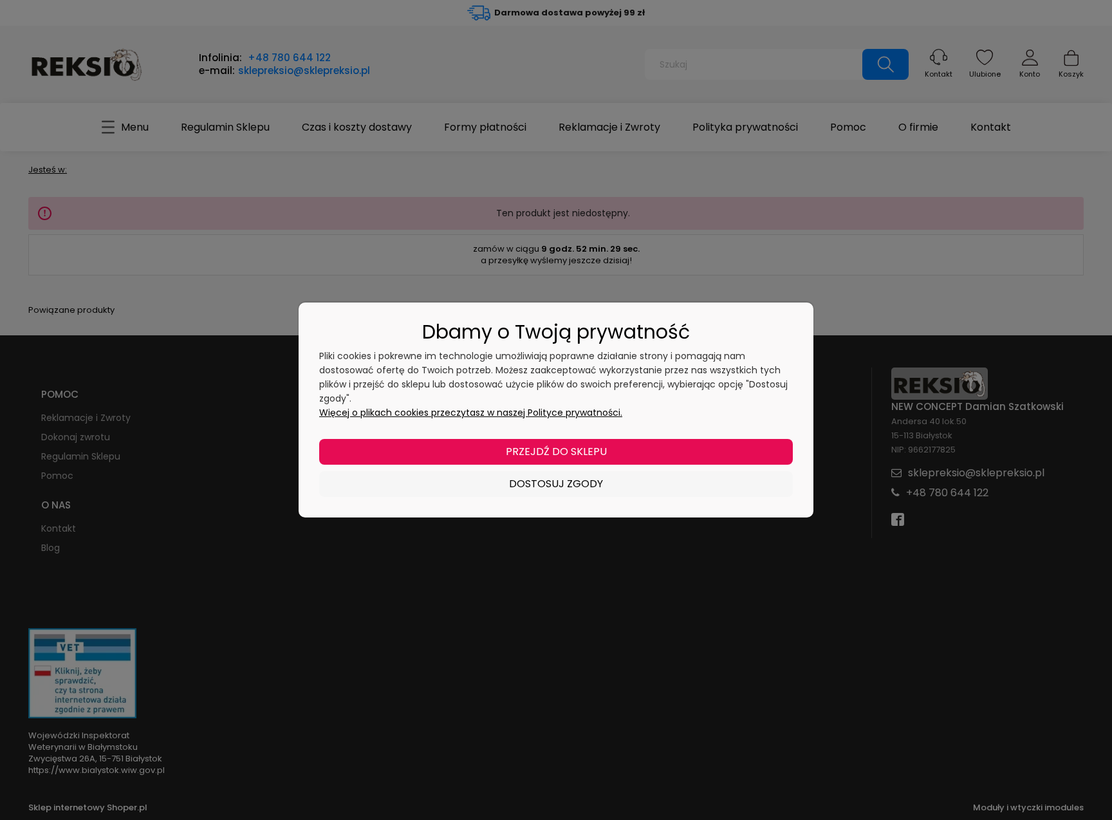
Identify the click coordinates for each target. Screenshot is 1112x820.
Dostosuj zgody (556, 483)
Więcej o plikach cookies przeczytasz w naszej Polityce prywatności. (470, 412)
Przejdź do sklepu (556, 451)
